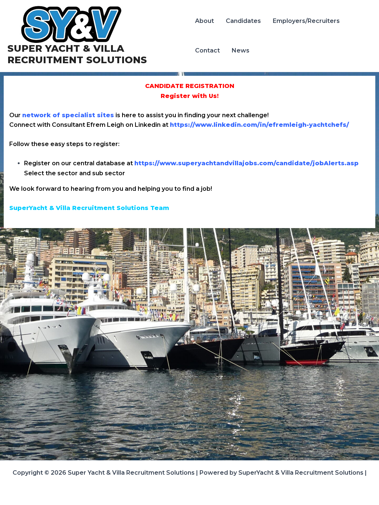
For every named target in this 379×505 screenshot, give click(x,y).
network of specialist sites (68, 115)
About (204, 20)
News (240, 50)
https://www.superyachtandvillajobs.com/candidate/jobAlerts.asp (246, 163)
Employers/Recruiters (306, 20)
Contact (207, 50)
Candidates (243, 20)
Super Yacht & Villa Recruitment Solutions (77, 54)
